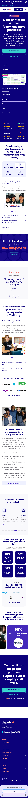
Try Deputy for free (14, 603)
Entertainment (6, 506)
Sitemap (4, 782)
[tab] (8, 166)
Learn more (5, 91)
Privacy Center (5, 780)
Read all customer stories (14, 622)
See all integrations (14, 395)
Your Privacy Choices (19, 780)
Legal (14, 778)
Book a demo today (14, 483)
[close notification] (25, 2)
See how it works (14, 51)
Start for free (18, 9)
